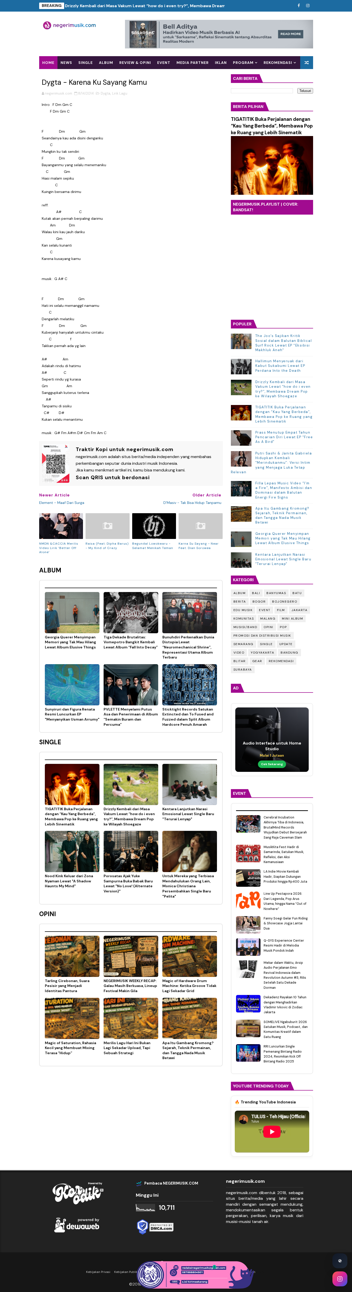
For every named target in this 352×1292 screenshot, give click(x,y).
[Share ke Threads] (339, 1260)
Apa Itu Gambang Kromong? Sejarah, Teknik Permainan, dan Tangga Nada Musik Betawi (282, 515)
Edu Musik (243, 610)
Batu (297, 593)
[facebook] (299, 6)
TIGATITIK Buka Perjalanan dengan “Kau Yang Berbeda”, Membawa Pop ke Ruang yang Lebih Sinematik (272, 126)
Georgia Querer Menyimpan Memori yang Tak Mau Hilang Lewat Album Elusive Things (283, 538)
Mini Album (292, 619)
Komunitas (243, 619)
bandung (289, 653)
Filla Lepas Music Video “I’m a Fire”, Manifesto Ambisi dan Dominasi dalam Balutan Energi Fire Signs (283, 490)
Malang (267, 619)
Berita (239, 601)
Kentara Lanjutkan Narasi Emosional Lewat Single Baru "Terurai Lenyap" (283, 559)
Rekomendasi (278, 62)
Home (48, 62)
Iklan (221, 62)
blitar (239, 661)
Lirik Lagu (119, 93)
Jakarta (299, 610)
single (85, 62)
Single (266, 644)
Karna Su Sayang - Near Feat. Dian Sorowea (199, 546)
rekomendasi (281, 661)
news (66, 62)
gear (257, 661)
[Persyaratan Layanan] (290, 6)
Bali (256, 593)
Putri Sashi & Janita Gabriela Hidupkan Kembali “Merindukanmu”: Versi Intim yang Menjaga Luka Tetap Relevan (271, 462)
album (106, 62)
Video (239, 653)
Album (239, 593)
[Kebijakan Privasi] (281, 6)
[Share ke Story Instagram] (339, 1278)
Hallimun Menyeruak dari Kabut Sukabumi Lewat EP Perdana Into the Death (280, 366)
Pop (283, 627)
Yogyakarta (262, 653)
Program (243, 62)
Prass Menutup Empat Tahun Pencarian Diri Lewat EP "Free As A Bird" (284, 437)
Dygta (105, 93)
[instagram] (308, 6)
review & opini (135, 62)
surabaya (242, 670)
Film (281, 610)
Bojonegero (284, 601)
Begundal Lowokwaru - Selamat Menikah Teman (152, 546)
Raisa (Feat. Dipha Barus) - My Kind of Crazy (107, 546)
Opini (268, 627)
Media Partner (193, 62)
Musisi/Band (245, 627)
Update (286, 644)
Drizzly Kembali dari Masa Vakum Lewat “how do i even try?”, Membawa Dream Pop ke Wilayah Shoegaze (171, 6)
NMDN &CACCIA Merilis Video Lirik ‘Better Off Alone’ (58, 548)
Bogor (259, 601)
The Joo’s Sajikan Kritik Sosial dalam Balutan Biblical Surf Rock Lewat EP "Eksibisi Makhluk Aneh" (283, 343)
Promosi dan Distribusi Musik (262, 636)
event (163, 62)
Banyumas (276, 593)
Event (265, 610)
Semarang (243, 644)
